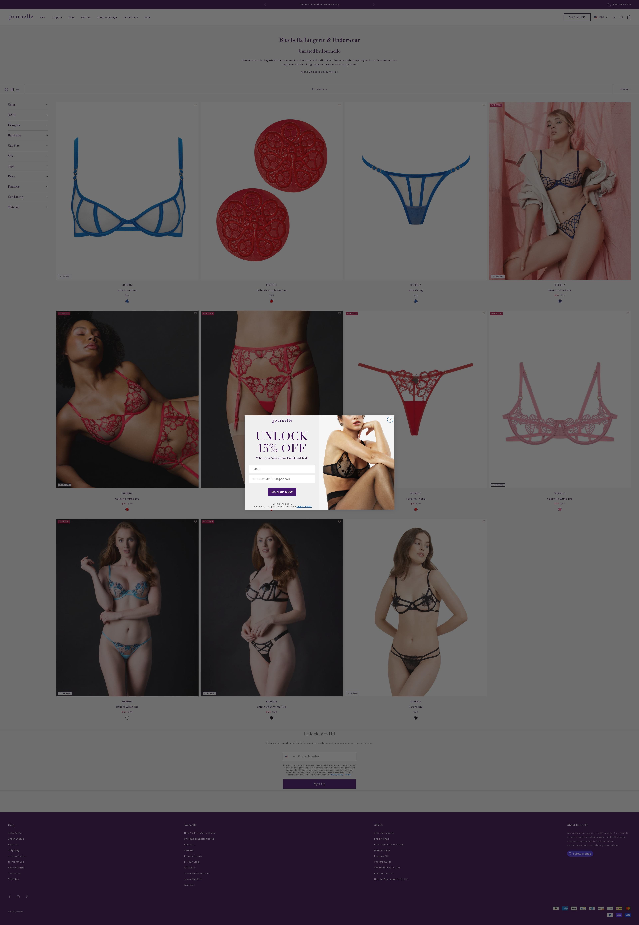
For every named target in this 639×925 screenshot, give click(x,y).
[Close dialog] (390, 419)
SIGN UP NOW (282, 492)
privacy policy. (304, 506)
